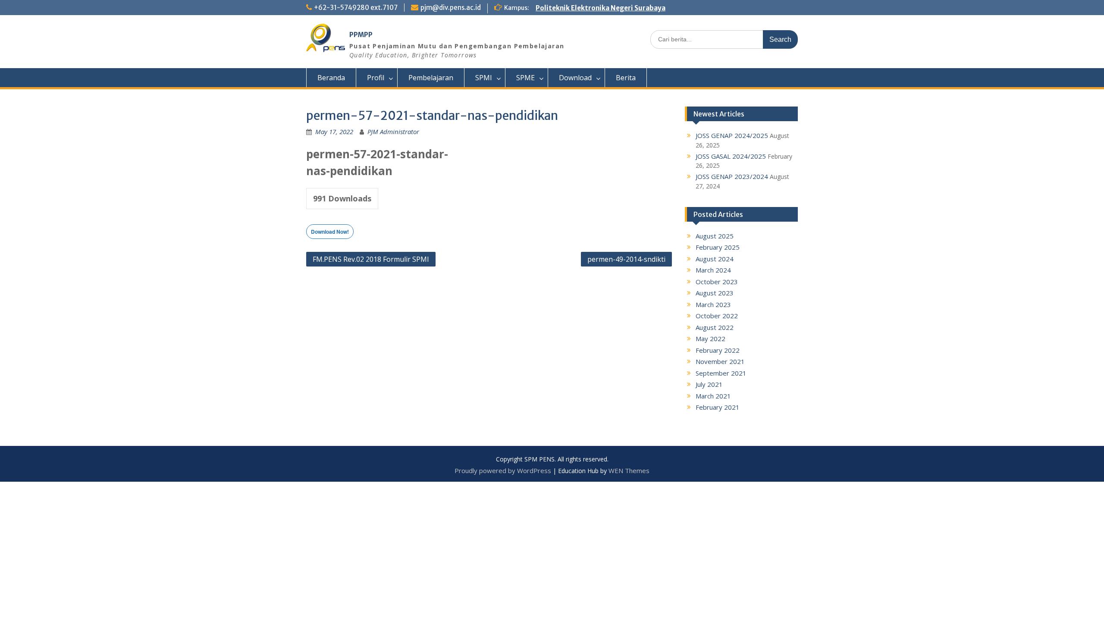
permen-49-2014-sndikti (626, 259)
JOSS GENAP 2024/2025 (732, 135)
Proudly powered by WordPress (503, 470)
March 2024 (713, 270)
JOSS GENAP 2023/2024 (732, 176)
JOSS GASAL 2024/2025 (731, 156)
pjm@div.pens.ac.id (450, 7)
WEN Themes (628, 470)
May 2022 (710, 338)
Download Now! (330, 231)
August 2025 (715, 236)
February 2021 (718, 407)
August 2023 (715, 293)
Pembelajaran (430, 77)
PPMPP (361, 35)
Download (575, 77)
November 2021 (720, 361)
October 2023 (717, 281)
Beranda (331, 77)
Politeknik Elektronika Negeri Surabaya (600, 8)
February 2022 (718, 350)
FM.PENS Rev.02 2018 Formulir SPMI (371, 259)
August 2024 (715, 258)
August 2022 (715, 327)
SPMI (483, 77)
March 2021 (713, 396)
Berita (626, 77)
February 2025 (718, 247)
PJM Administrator (393, 131)
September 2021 (721, 373)
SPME (525, 77)
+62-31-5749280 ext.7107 (356, 7)
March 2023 (713, 304)
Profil (375, 77)
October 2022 (717, 315)
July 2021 (709, 384)
